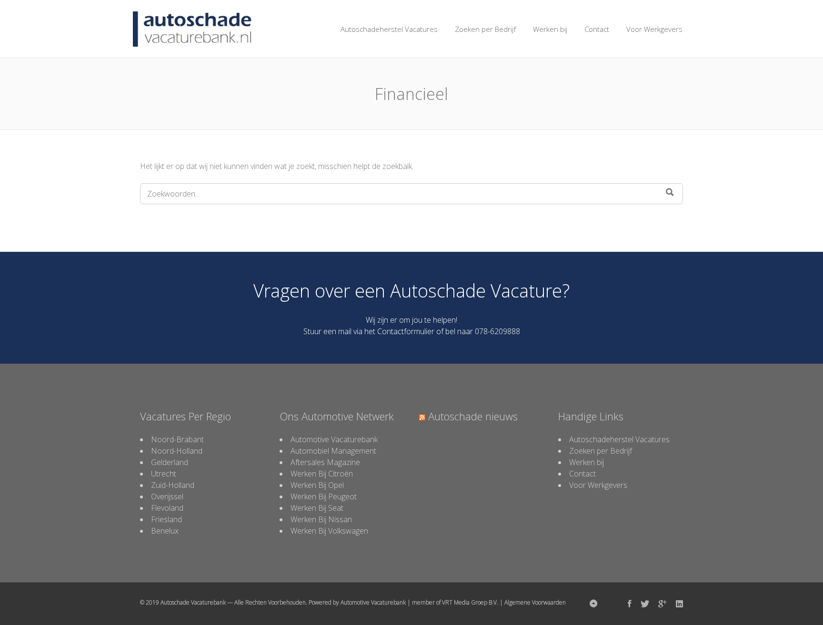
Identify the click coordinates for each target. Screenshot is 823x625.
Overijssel (167, 496)
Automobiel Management (333, 451)
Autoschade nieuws (473, 416)
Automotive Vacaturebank (334, 439)
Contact (596, 29)
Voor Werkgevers (654, 29)
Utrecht (163, 473)
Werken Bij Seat (317, 508)
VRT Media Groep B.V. (470, 602)
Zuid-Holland (172, 485)
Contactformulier (405, 331)
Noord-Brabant (177, 439)
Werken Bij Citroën (322, 473)
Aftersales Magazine (325, 462)
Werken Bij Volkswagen (329, 531)
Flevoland (167, 508)
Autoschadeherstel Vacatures (389, 29)
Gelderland (169, 462)
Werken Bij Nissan (321, 519)
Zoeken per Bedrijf (485, 29)
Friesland (166, 519)
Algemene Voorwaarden (535, 602)
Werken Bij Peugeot (324, 496)
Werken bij (550, 29)
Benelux (165, 531)
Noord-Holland (176, 451)
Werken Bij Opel (317, 485)
